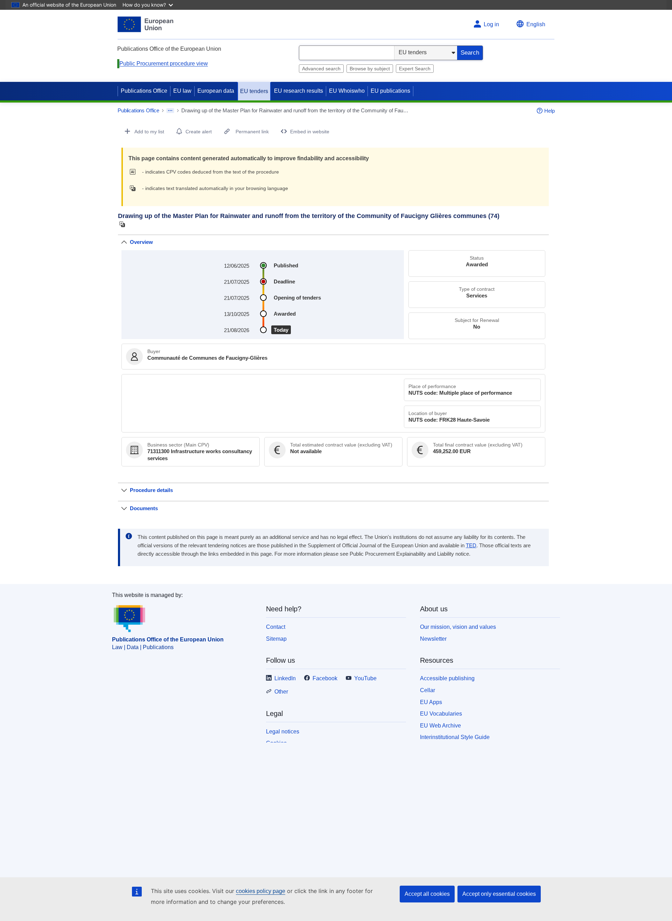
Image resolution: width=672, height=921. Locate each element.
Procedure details (151, 490)
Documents (144, 508)
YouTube (365, 678)
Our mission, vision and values (458, 627)
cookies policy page (260, 891)
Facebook (325, 678)
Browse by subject (370, 68)
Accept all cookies (427, 894)
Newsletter (433, 639)
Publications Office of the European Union (168, 639)
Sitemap (276, 639)
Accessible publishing (447, 678)
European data (215, 91)
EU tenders (254, 91)
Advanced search (321, 68)
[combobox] (346, 53)
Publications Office (144, 91)
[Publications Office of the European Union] (145, 24)
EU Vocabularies (441, 714)
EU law (182, 91)
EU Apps (431, 702)
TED (471, 545)
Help (549, 111)
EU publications (390, 91)
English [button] (535, 24)
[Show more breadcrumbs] (170, 110)
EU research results (298, 91)
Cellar (427, 690)
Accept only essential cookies (499, 894)
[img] (134, 172)
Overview (141, 242)
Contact (275, 627)
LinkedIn (285, 678)
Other (281, 692)
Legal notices (282, 731)
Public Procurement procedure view (163, 63)
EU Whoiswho (347, 91)
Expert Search (414, 68)
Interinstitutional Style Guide (455, 737)
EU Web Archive (440, 726)
